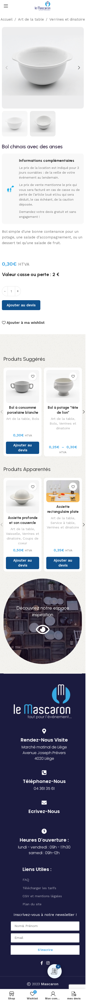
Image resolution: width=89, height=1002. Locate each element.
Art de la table (31, 19)
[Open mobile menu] (6, 6)
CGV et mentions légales (42, 896)
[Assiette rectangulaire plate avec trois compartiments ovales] (63, 491)
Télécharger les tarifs (39, 888)
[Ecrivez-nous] (44, 802)
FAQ (26, 880)
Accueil (6, 19)
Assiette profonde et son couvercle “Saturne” (22, 523)
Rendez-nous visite (44, 740)
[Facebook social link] (42, 963)
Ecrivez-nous (44, 811)
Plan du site (32, 904)
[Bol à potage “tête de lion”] (63, 386)
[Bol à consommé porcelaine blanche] (22, 386)
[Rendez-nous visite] (44, 731)
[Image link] (42, 701)
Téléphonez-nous (44, 781)
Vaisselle (13, 534)
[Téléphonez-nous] (44, 772)
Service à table (63, 523)
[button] (6, 67)
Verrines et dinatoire (67, 19)
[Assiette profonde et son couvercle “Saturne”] (22, 496)
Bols (35, 419)
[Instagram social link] (48, 963)
